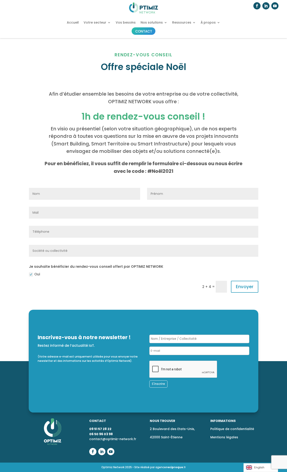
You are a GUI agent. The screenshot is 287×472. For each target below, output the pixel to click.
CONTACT (143, 31)
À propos (208, 22)
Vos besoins (126, 22)
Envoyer (244, 286)
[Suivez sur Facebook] (257, 5)
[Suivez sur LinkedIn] (266, 5)
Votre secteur (95, 22)
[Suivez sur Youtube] (274, 5)
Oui (37, 274)
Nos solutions (152, 22)
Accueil (73, 22)
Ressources (181, 22)
